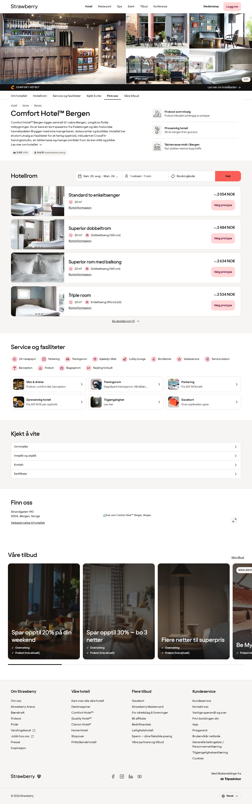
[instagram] (122, 776)
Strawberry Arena (23, 707)
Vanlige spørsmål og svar (209, 713)
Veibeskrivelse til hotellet (28, 523)
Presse (15, 742)
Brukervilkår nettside (206, 736)
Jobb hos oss (20, 736)
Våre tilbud (131, 96)
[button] (37, 201)
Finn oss (112, 96)
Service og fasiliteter (67, 96)
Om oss (16, 701)
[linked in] (131, 776)
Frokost (16, 719)
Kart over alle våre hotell (87, 701)
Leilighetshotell (142, 730)
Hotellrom (40, 96)
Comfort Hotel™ (82, 713)
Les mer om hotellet (24, 145)
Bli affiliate (139, 719)
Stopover (77, 736)
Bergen (38, 105)
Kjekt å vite (94, 96)
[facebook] (113, 776)
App (195, 724)
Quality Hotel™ (81, 719)
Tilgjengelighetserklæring (210, 752)
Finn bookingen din (205, 719)
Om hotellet (19, 96)
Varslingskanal (21, 730)
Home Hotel (79, 730)
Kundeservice (201, 701)
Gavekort (138, 701)
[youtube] (139, 776)
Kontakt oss (200, 707)
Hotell (14, 105)
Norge (26, 105)
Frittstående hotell (83, 742)
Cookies (198, 758)
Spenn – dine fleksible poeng (152, 736)
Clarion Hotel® (81, 724)
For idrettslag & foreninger (150, 713)
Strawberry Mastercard (147, 707)
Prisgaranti (200, 730)
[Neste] (59, 201)
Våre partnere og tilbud (148, 742)
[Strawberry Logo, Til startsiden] (24, 6)
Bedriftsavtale (141, 724)
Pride (14, 724)
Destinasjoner (80, 707)
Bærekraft (18, 713)
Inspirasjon (18, 748)
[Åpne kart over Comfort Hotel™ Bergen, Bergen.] (234, 520)
